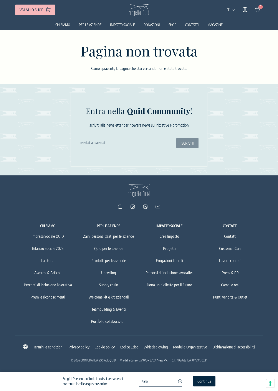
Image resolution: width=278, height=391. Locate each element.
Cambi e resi (230, 284)
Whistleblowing (156, 346)
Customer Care (230, 248)
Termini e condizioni (48, 346)
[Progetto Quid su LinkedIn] (145, 206)
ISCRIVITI (187, 142)
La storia (47, 260)
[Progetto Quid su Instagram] (132, 206)
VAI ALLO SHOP (31, 9)
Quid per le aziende (108, 248)
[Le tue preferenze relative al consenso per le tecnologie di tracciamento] (270, 383)
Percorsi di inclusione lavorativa (48, 284)
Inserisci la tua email (92, 142)
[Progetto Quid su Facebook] (120, 206)
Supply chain (108, 284)
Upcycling (108, 272)
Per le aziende (90, 25)
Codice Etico (129, 346)
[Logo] (139, 10)
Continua (204, 381)
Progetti (169, 248)
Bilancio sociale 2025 (47, 248)
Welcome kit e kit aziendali (108, 296)
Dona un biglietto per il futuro (169, 284)
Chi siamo (62, 25)
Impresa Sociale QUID (48, 236)
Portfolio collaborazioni (108, 321)
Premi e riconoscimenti (48, 296)
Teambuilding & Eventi (108, 309)
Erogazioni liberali (169, 260)
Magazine (215, 25)
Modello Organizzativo (190, 346)
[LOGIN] (245, 10)
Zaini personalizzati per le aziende (108, 236)
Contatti (192, 25)
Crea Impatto (169, 236)
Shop (172, 25)
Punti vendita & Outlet (230, 296)
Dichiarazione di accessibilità (233, 346)
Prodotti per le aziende (108, 260)
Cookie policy (105, 346)
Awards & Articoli (47, 272)
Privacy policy (79, 346)
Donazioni (152, 25)
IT (228, 9)
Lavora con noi (230, 260)
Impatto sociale (122, 25)
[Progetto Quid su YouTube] (158, 206)
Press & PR (230, 272)
